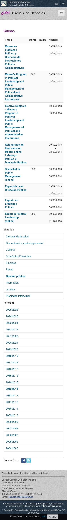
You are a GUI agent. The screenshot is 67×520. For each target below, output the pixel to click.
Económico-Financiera (18, 256)
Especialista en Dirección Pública (15, 188)
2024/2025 (12, 316)
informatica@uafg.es (51, 505)
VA (63, 3)
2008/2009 (12, 421)
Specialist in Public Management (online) (13, 174)
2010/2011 (12, 408)
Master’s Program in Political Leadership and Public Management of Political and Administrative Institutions (15, 86)
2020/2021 (12, 342)
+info (43, 516)
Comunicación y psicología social (24, 243)
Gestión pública (15, 276)
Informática (12, 282)
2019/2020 (12, 349)
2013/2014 (12, 388)
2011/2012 (12, 402)
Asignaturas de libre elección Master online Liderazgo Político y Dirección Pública (15, 153)
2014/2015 (12, 382)
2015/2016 (12, 375)
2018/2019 (12, 355)
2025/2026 (12, 309)
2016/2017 (12, 369)
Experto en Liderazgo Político (11, 203)
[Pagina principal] (5, 12)
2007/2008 (12, 428)
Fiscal (9, 269)
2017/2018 (12, 362)
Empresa (11, 263)
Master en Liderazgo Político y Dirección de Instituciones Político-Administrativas (14, 56)
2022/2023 (12, 329)
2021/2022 (12, 336)
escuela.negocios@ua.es (20, 496)
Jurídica (10, 289)
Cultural (10, 249)
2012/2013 (12, 395)
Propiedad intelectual (18, 296)
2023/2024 (12, 322)
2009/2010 (12, 415)
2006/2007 (12, 435)
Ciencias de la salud (17, 236)
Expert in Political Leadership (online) (15, 217)
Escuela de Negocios (28, 13)
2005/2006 (12, 441)
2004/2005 (12, 448)
